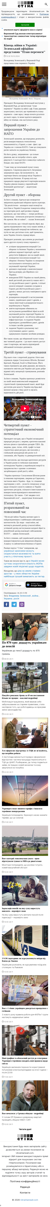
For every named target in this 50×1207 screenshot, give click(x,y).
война (35, 595)
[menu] (4, 4)
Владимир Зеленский (20, 595)
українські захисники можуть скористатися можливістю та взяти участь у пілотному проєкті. (22, 554)
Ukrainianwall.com (29, 1200)
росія (16, 598)
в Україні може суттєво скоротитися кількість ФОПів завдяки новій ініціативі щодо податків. (24, 563)
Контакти (25, 1192)
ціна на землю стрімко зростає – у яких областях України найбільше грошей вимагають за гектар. (24, 573)
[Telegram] (14, 604)
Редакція (25, 1187)
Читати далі (25, 1129)
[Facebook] (6, 604)
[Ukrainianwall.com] (25, 4)
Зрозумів (25, 25)
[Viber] (21, 604)
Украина (8, 598)
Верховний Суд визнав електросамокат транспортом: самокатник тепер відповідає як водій (25, 36)
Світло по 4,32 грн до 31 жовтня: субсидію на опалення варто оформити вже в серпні (26, 28)
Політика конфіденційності (25, 1181)
